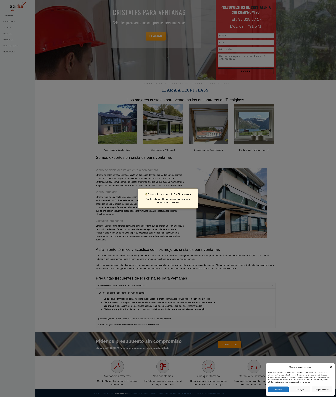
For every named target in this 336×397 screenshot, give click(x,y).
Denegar (300, 389)
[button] (330, 367)
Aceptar (278, 389)
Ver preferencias (322, 389)
